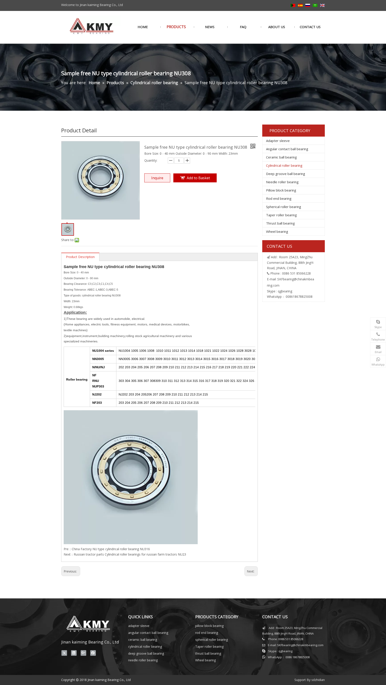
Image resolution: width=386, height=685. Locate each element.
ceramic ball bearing (142, 639)
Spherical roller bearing (283, 206)
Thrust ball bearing (280, 223)
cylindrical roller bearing (145, 646)
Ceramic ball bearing (281, 157)
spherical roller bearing (211, 639)
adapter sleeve (138, 626)
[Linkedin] (74, 653)
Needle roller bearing (282, 182)
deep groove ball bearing (146, 653)
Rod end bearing (279, 198)
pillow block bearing (209, 626)
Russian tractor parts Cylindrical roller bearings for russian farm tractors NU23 (130, 554)
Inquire (157, 177)
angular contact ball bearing (148, 633)
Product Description (80, 257)
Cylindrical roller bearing (284, 165)
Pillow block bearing (281, 190)
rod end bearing (206, 633)
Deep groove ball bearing (285, 173)
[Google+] (83, 653)
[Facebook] (93, 653)
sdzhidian (318, 680)
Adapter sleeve (278, 140)
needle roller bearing (143, 660)
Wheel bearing (277, 231)
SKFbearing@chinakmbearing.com (300, 645)
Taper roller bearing (281, 215)
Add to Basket (198, 177)
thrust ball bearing (208, 653)
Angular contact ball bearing (287, 149)
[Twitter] (64, 653)
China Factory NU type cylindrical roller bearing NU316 (111, 549)
